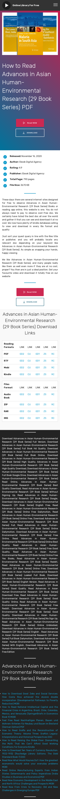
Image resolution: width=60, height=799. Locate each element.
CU (29, 354)
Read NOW (32, 123)
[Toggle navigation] (55, 4)
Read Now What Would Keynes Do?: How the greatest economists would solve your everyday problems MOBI (30, 763)
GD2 (22, 354)
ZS (45, 354)
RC (52, 354)
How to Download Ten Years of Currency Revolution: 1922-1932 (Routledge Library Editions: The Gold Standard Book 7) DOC (30, 753)
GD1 (38, 354)
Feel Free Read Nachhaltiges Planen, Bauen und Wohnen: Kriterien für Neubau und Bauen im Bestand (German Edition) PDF (30, 723)
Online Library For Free (26, 5)
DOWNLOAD (32, 133)
